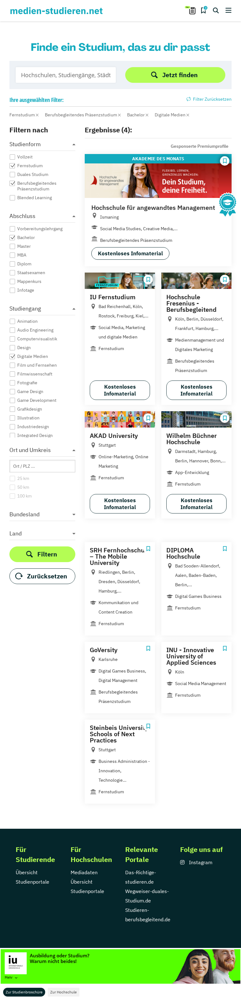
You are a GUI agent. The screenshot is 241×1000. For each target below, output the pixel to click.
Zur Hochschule (63, 992)
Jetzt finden (180, 75)
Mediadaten (84, 872)
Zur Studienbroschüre (24, 992)
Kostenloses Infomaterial (130, 253)
